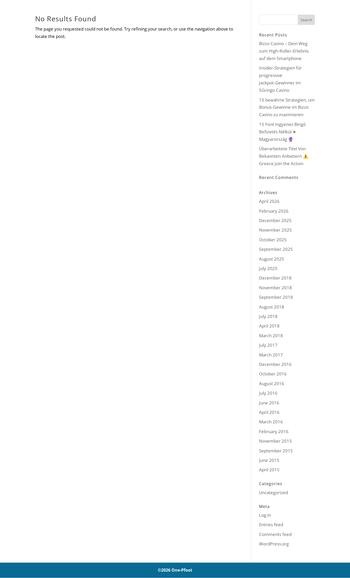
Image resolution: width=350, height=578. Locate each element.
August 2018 (271, 307)
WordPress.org (274, 544)
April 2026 (269, 201)
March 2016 (271, 422)
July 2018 (268, 316)
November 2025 (275, 230)
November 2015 (275, 441)
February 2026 (274, 211)
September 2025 (276, 249)
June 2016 (269, 403)
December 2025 (275, 220)
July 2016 (268, 393)
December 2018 (275, 278)
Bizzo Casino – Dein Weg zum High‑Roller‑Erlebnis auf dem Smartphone (284, 51)
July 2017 (268, 345)
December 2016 (275, 364)
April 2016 (269, 412)
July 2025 (268, 268)
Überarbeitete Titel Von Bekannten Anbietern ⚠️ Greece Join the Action (283, 156)
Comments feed (275, 534)
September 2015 (276, 451)
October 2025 (273, 240)
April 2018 (269, 326)
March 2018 (271, 335)
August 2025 (271, 259)
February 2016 (274, 431)
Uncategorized (273, 492)
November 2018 (275, 288)
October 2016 (273, 374)
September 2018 (276, 297)
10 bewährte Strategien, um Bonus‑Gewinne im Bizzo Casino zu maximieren (287, 107)
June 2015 (269, 460)
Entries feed (271, 524)
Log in (265, 515)
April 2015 (269, 470)
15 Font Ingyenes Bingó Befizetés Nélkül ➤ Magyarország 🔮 (282, 131)
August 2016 (271, 383)
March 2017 (271, 355)
